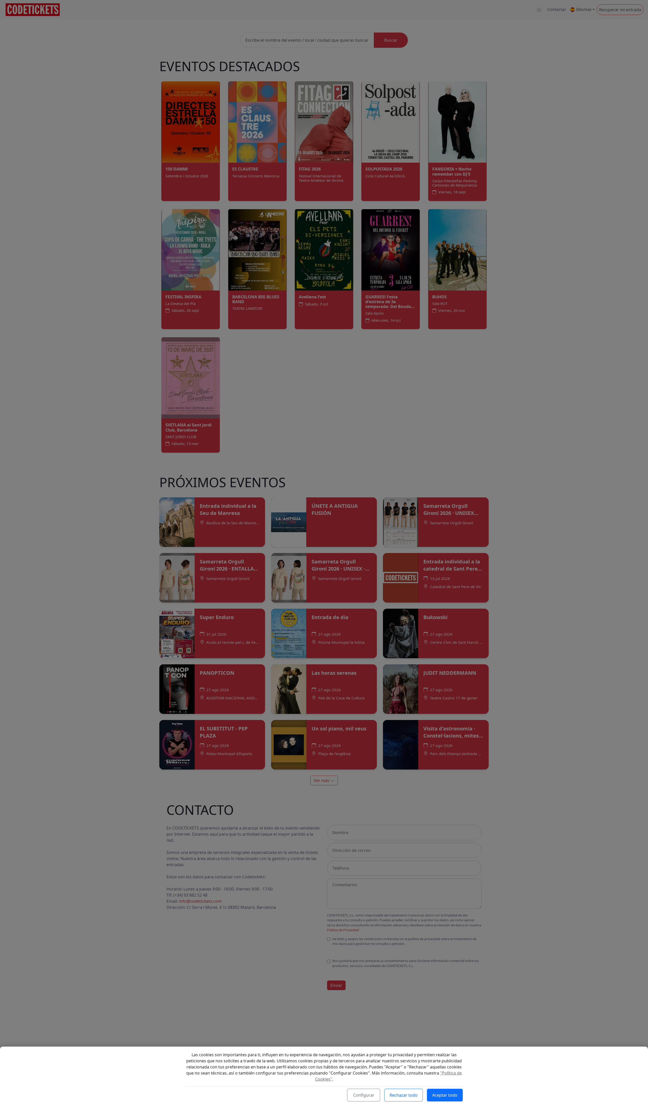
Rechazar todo (404, 1095)
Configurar (363, 1095)
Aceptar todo (444, 1095)
